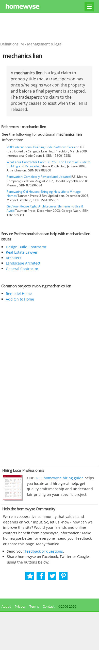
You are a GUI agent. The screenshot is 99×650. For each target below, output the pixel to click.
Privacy (20, 606)
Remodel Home (19, 293)
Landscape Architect (23, 263)
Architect (13, 257)
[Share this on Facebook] (41, 576)
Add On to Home (20, 299)
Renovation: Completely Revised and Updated (39, 176)
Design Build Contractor (26, 246)
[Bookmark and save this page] (30, 576)
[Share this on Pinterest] (63, 576)
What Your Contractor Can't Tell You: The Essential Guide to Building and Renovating (48, 164)
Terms (34, 606)
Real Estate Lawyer (22, 252)
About (5, 606)
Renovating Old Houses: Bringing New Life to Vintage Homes (44, 193)
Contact (49, 606)
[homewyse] (49, 7)
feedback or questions (44, 551)
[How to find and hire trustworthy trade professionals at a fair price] (13, 500)
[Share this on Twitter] (52, 576)
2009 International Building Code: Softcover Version (43, 147)
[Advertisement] (49, 26)
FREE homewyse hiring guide (59, 478)
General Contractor (22, 268)
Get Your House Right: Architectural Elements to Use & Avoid (45, 208)
